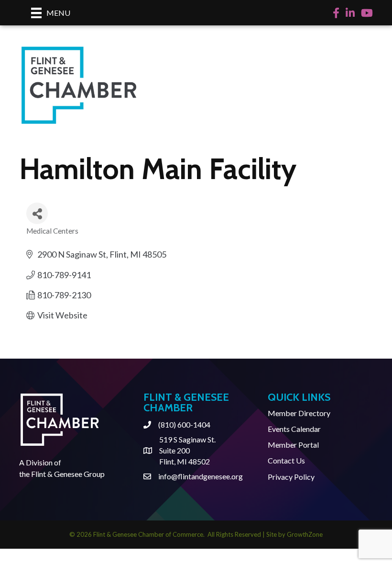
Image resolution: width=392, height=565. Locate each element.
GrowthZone (305, 534)
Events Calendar (294, 428)
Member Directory (299, 413)
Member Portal (293, 444)
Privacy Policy (291, 476)
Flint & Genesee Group (68, 473)
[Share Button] (37, 213)
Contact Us (286, 460)
